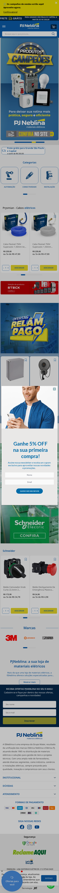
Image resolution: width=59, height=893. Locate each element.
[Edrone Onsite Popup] (29, 446)
